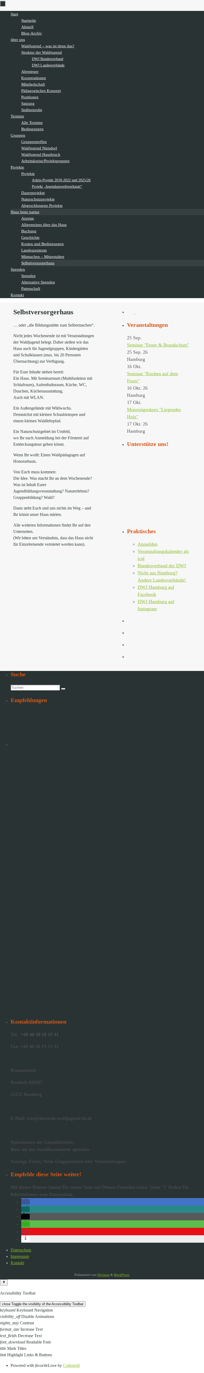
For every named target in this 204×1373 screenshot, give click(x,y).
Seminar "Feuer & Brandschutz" (158, 345)
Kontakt (17, 1263)
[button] (25, 1201)
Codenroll (71, 1365)
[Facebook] (131, 312)
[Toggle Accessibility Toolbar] (4, 1282)
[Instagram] (138, 312)
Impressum (20, 1256)
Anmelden (148, 544)
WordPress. (122, 1275)
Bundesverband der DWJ (162, 565)
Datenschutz (21, 1250)
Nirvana (103, 1275)
